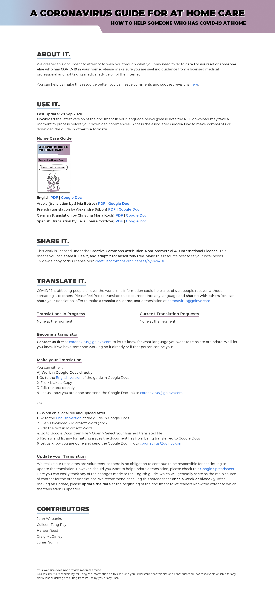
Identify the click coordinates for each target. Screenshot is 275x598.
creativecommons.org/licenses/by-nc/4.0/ (129, 261)
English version (69, 378)
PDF (54, 198)
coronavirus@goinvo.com (189, 301)
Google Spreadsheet (217, 469)
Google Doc (71, 198)
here (194, 84)
